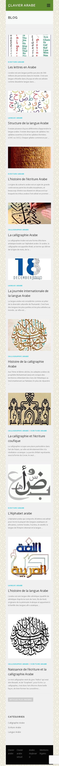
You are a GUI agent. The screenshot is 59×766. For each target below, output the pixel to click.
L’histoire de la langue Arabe (28, 590)
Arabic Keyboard (33, 753)
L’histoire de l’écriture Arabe (27, 179)
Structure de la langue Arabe (28, 123)
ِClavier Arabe (22, 5)
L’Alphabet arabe (20, 513)
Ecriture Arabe (16, 62)
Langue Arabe (15, 118)
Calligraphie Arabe (18, 230)
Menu (48, 5)
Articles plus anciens (20, 699)
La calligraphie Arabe (23, 235)
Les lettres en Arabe (22, 67)
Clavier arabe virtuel (20, 753)
